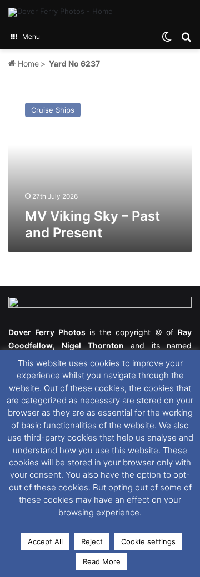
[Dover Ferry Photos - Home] (60, 12)
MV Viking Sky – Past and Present (92, 224)
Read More (102, 561)
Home (27, 63)
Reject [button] (92, 541)
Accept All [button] (45, 541)
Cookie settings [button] (148, 541)
